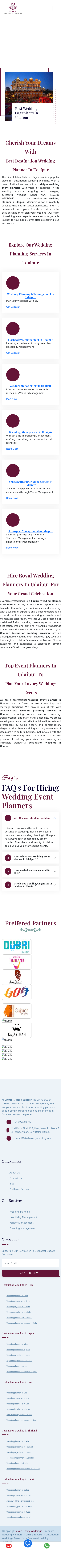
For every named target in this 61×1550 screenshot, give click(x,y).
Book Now (12, 498)
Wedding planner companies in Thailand (23, 1468)
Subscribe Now (29, 1273)
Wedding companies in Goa (18, 1398)
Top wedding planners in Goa (18, 1409)
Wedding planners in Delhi (17, 1295)
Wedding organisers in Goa (18, 1404)
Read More (12, 448)
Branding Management (22, 1228)
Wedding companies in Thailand (20, 1447)
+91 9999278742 (22, 1121)
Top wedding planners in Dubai (19, 1506)
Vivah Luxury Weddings (29, 1531)
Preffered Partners (19, 1189)
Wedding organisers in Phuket (19, 1452)
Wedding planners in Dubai (18, 1490)
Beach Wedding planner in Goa (19, 1414)
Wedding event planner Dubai (19, 1517)
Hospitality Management (23, 1217)
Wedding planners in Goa (17, 1393)
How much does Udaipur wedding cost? (30, 871)
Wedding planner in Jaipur (17, 1366)
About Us (14, 1172)
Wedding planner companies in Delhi (22, 1323)
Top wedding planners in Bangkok (20, 1458)
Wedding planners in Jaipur (18, 1344)
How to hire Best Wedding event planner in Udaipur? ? (29, 858)
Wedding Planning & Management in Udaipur (30, 296)
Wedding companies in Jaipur (18, 1349)
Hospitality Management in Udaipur (30, 340)
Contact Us (15, 1178)
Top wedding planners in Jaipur (19, 1360)
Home (10, 47)
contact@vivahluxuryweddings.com (33, 1138)
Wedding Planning (19, 1211)
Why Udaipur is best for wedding (29, 818)
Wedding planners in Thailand (19, 1441)
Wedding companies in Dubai (18, 1495)
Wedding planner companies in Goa (21, 1420)
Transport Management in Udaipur (30, 531)
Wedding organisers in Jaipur (18, 1355)
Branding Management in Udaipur (30, 432)
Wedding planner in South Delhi (19, 1317)
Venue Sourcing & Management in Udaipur (30, 483)
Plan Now (11, 399)
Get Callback (13, 306)
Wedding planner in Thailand (18, 1463)
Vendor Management (21, 1222)
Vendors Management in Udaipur (30, 386)
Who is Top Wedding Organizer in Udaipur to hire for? (30, 885)
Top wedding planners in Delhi (19, 1312)
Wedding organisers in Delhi (18, 1306)
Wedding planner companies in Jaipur (22, 1371)
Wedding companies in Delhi (18, 1301)
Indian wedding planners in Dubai (20, 1501)
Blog (12, 1183)
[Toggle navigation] (56, 8)
